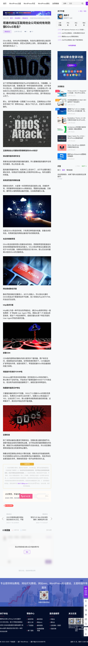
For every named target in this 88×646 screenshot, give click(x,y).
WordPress (24, 642)
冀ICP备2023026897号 (38, 642)
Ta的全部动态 (72, 45)
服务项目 (40, 619)
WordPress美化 (44, 3)
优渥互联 (53, 628)
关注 (81, 11)
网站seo (39, 622)
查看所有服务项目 (44, 602)
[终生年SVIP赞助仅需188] (27, 12)
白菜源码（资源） (56, 625)
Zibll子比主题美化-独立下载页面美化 (70, 40)
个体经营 (12, 642)
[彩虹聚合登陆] (72, 52)
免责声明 (30, 619)
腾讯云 (53, 622)
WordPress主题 (15, 3)
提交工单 (30, 622)
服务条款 (40, 625)
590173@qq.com (23, 483)
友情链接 (55, 3)
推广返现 (30, 630)
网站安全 (25, 18)
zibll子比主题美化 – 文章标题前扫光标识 (71, 33)
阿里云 (53, 619)
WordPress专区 (29, 3)
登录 (27, 552)
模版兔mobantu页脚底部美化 (68, 36)
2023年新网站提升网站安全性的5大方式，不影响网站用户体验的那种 (15, 519)
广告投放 (30, 625)
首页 (4, 3)
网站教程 (17, 18)
